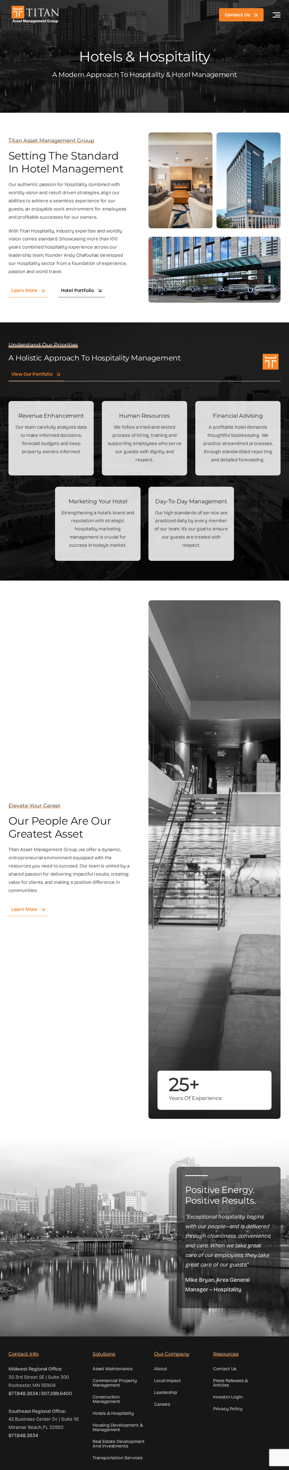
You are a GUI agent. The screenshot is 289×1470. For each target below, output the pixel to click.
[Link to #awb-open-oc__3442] (277, 14)
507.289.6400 (56, 1393)
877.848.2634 (23, 1393)
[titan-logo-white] (35, 7)
